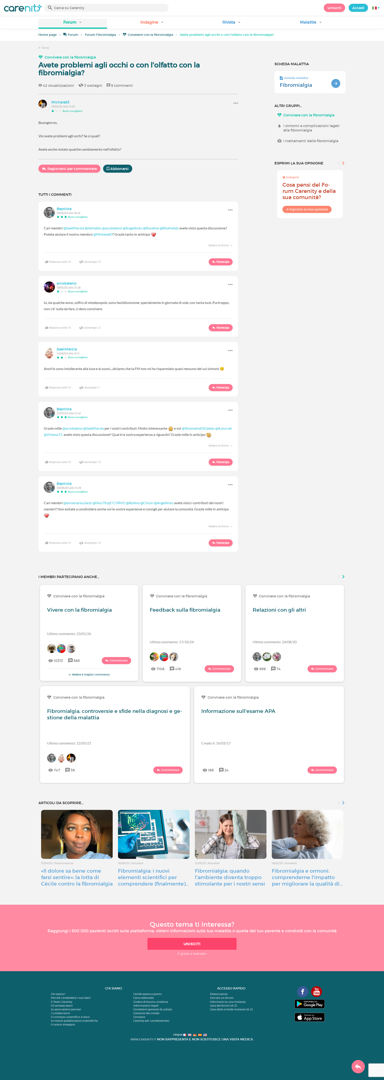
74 (278, 669)
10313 (58, 660)
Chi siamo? (58, 994)
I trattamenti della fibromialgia (310, 141)
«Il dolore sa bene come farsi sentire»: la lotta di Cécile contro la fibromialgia (77, 877)
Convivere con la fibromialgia (150, 34)
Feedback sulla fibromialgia (185, 610)
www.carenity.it (143, 1039)
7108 (160, 669)
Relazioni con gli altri (279, 610)
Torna (45, 47)
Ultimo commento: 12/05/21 (69, 743)
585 (77, 660)
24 (226, 770)
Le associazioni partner (66, 1009)
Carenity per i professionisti (151, 1020)
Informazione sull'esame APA (238, 711)
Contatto (139, 1017)
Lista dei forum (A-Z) (223, 1005)
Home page (47, 34)
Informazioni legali (145, 1005)
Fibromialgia (296, 85)
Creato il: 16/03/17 (216, 743)
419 (178, 669)
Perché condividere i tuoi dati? (71, 997)
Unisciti (334, 8)
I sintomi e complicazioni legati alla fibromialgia (311, 127)
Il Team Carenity (61, 1001)
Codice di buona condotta (150, 1001)
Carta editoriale (143, 997)
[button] (72, 24)
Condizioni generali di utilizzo (152, 1009)
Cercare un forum (222, 997)
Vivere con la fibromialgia (79, 610)
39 (73, 770)
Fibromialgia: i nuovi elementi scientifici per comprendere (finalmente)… (153, 877)
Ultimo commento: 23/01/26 (69, 633)
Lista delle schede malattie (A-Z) (231, 1009)
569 (262, 669)
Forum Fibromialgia (100, 34)
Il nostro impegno (63, 1024)
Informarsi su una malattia (228, 1001)
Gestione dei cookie (146, 1013)
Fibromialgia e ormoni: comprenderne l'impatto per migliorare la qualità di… (307, 877)
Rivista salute (219, 994)
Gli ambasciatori (62, 1005)
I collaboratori (60, 1013)
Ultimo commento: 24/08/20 (275, 642)
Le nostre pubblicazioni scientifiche (74, 1020)
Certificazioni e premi (147, 994)
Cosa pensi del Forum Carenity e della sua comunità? (309, 191)
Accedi (358, 8)
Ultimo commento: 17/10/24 (172, 642)
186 (211, 770)
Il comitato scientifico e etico (70, 1017)
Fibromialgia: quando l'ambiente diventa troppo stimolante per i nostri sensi (230, 877)
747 (57, 770)
